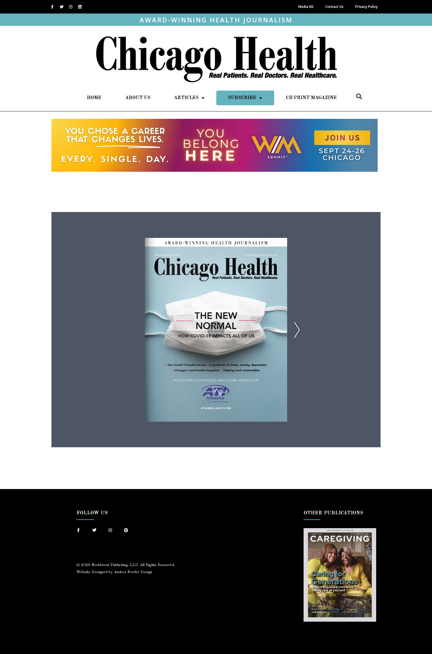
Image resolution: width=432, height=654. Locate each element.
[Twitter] (61, 7)
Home (94, 98)
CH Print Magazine (311, 98)
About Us (137, 98)
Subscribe (242, 98)
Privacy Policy (366, 6)
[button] (359, 96)
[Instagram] (70, 7)
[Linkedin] (79, 7)
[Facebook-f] (52, 7)
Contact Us (334, 6)
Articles (186, 98)
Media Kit (306, 6)
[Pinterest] (126, 530)
